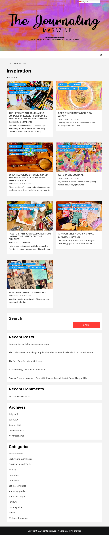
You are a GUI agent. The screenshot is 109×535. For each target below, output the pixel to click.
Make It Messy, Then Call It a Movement (27, 369)
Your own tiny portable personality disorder (29, 344)
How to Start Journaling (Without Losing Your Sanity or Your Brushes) (30, 236)
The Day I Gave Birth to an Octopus (25, 361)
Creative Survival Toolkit (21, 88)
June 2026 (13, 419)
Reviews (13, 501)
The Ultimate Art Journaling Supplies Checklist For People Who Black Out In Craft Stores (28, 116)
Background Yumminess (20, 458)
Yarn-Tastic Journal (70, 175)
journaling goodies (19, 92)
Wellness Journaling (20, 154)
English (84, 2)
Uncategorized (39, 150)
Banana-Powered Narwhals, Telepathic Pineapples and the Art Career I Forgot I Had (48, 378)
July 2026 (13, 414)
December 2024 (16, 430)
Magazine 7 (63, 530)
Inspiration (42, 88)
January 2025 (15, 425)
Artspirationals (17, 84)
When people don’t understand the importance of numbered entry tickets (28, 178)
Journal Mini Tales (32, 146)
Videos (83, 88)
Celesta (15, 122)
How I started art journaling (27, 292)
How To (63, 84)
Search (15, 318)
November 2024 (16, 435)
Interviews (29, 264)
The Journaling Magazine (54, 37)
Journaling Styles (68, 88)
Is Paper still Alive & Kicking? (76, 234)
